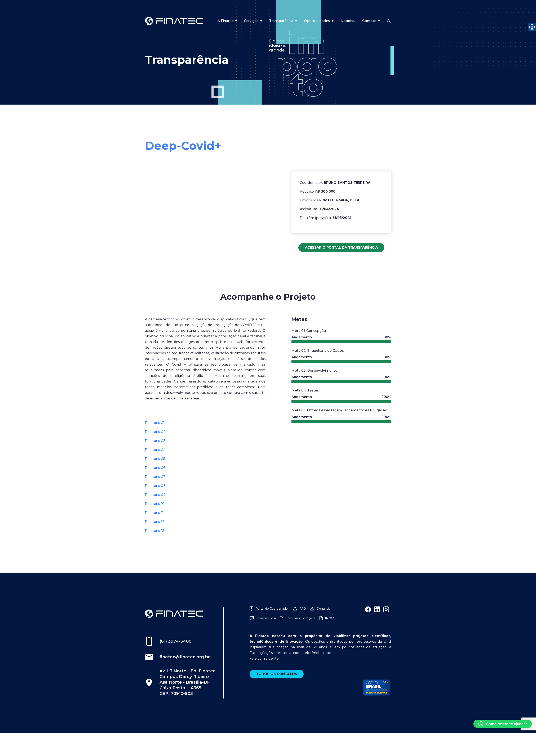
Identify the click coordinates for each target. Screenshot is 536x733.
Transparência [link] (281, 21)
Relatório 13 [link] (154, 531)
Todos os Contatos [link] (276, 674)
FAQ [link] (302, 608)
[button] (502, 724)
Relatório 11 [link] (154, 513)
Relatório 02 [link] (155, 432)
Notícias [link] (348, 21)
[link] (174, 21)
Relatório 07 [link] (155, 477)
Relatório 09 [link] (155, 495)
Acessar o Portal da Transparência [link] (341, 247)
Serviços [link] (251, 21)
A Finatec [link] (225, 21)
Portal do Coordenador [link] (272, 608)
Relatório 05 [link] (155, 459)
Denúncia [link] (324, 608)
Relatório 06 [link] (155, 468)
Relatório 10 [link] (155, 504)
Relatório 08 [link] (155, 486)
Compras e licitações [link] (300, 618)
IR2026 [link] (330, 618)
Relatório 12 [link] (154, 522)
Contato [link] (369, 21)
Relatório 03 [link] (155, 441)
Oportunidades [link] (317, 21)
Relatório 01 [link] (155, 423)
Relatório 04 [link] (155, 450)
